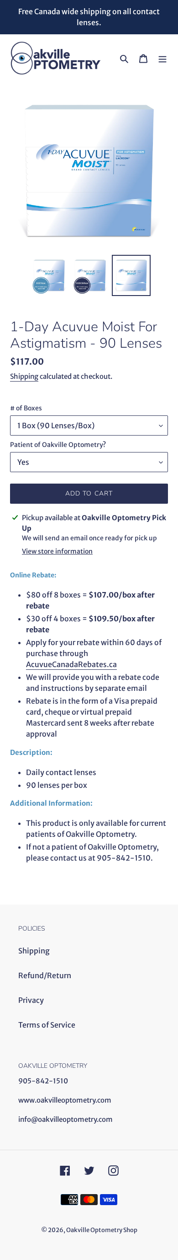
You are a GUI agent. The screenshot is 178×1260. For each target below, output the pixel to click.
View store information (57, 551)
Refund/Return (44, 975)
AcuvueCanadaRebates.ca (71, 664)
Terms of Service (46, 1024)
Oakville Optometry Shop (101, 1230)
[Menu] (162, 58)
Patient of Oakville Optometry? (58, 445)
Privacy (31, 1000)
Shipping (24, 376)
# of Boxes (26, 408)
